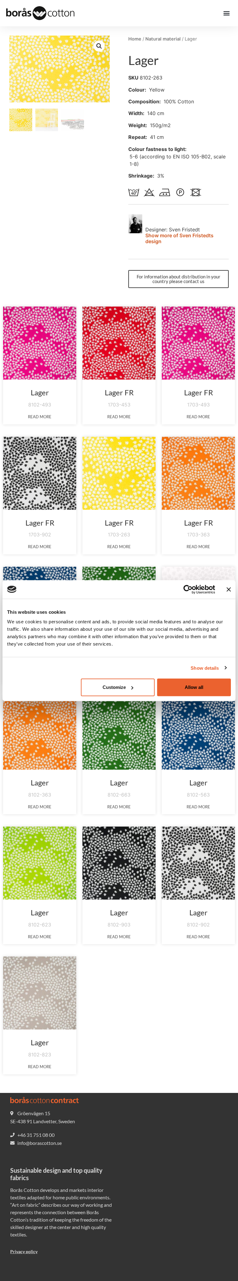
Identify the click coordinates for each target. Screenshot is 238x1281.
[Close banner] (229, 589)
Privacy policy (23, 1251)
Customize (114, 687)
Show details (205, 667)
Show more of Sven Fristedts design (179, 238)
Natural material (163, 39)
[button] (227, 13)
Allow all (194, 687)
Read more (39, 416)
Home (134, 39)
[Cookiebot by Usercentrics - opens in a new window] (188, 589)
